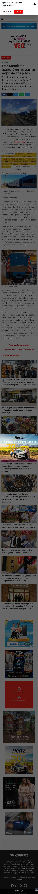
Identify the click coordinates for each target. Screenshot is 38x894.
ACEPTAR (18, 11)
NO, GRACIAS (7, 11)
